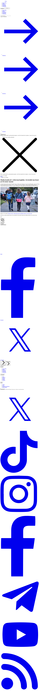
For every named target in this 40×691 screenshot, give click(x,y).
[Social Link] (20, 428)
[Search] (7, 8)
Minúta (1, 176)
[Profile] (5, 8)
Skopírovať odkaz (3, 224)
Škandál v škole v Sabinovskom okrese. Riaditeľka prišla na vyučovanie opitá (20, 213)
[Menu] (9, 8)
